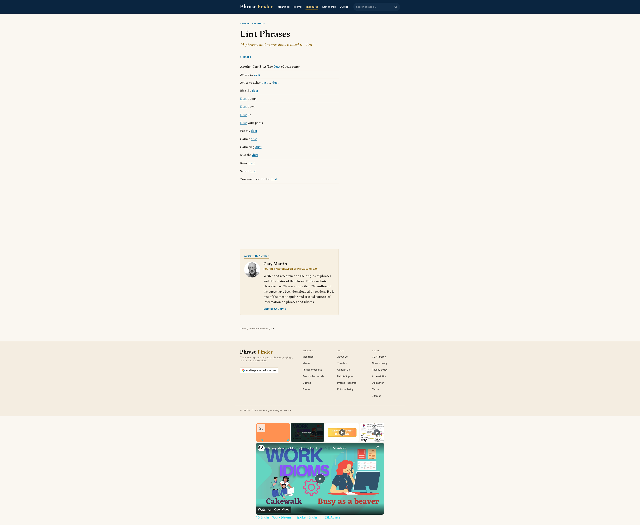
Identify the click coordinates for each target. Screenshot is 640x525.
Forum (306, 389)
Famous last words (313, 376)
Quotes (344, 6)
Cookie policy (379, 363)
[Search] (396, 7)
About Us (342, 356)
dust (257, 74)
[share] (377, 447)
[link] (261, 448)
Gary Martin (275, 264)
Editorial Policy (345, 389)
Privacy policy (380, 369)
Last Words (329, 6)
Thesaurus (312, 6)
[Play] (258, 440)
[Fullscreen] (288, 440)
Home (243, 328)
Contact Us (343, 369)
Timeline (342, 363)
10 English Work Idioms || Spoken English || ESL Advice (306, 448)
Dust (277, 66)
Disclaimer (378, 382)
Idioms (298, 6)
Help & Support (345, 376)
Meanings (284, 6)
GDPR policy (379, 356)
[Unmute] (262, 440)
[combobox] (374, 6)
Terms (375, 389)
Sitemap (376, 395)
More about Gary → (275, 308)
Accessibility (379, 376)
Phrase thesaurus (259, 328)
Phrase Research (346, 382)
